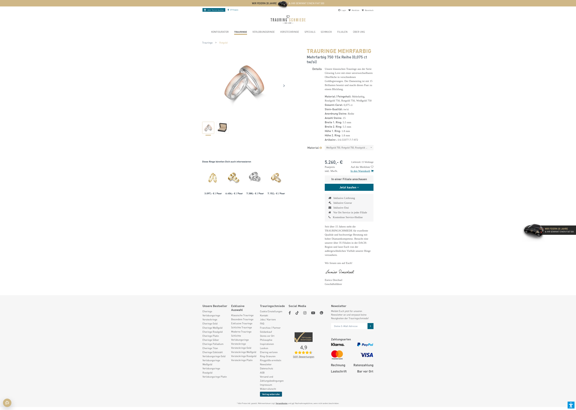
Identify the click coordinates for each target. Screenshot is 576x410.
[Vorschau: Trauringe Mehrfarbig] (208, 128)
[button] (571, 405)
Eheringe (207, 311)
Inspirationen (267, 343)
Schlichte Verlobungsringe (240, 337)
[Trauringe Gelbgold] (212, 177)
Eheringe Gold (210, 323)
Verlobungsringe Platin (214, 376)
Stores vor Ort (267, 335)
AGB (262, 372)
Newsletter (266, 364)
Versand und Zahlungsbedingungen (272, 378)
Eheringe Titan (210, 348)
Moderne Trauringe (241, 331)
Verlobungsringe (211, 315)
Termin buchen (215, 10)
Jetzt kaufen (347, 187)
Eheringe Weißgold (212, 327)
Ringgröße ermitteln (270, 360)
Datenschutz (266, 368)
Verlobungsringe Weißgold (211, 362)
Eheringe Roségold (212, 331)
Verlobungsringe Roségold (211, 370)
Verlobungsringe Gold (213, 356)
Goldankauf (266, 331)
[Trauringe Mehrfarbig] (233, 177)
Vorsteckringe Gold (241, 347)
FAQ (262, 323)
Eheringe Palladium (213, 343)
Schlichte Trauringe (241, 327)
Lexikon (264, 348)
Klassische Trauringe (242, 315)
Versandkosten (282, 403)
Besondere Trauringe (242, 319)
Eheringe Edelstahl (212, 352)
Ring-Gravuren (268, 356)
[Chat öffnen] (7, 403)
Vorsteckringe (209, 319)
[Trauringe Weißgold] (254, 177)
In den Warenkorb (360, 170)
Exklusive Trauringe (241, 323)
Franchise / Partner (270, 327)
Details (317, 69)
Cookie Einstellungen (271, 311)
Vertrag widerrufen (271, 394)
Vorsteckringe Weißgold (243, 352)
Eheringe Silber (210, 339)
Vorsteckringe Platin (242, 360)
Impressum (266, 384)
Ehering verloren (269, 352)
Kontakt (264, 315)
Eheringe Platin (210, 335)
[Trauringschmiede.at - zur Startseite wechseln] (288, 19)
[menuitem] (219, 32)
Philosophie (266, 339)
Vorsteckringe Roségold (243, 356)
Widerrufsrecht (268, 388)
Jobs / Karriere (268, 319)
